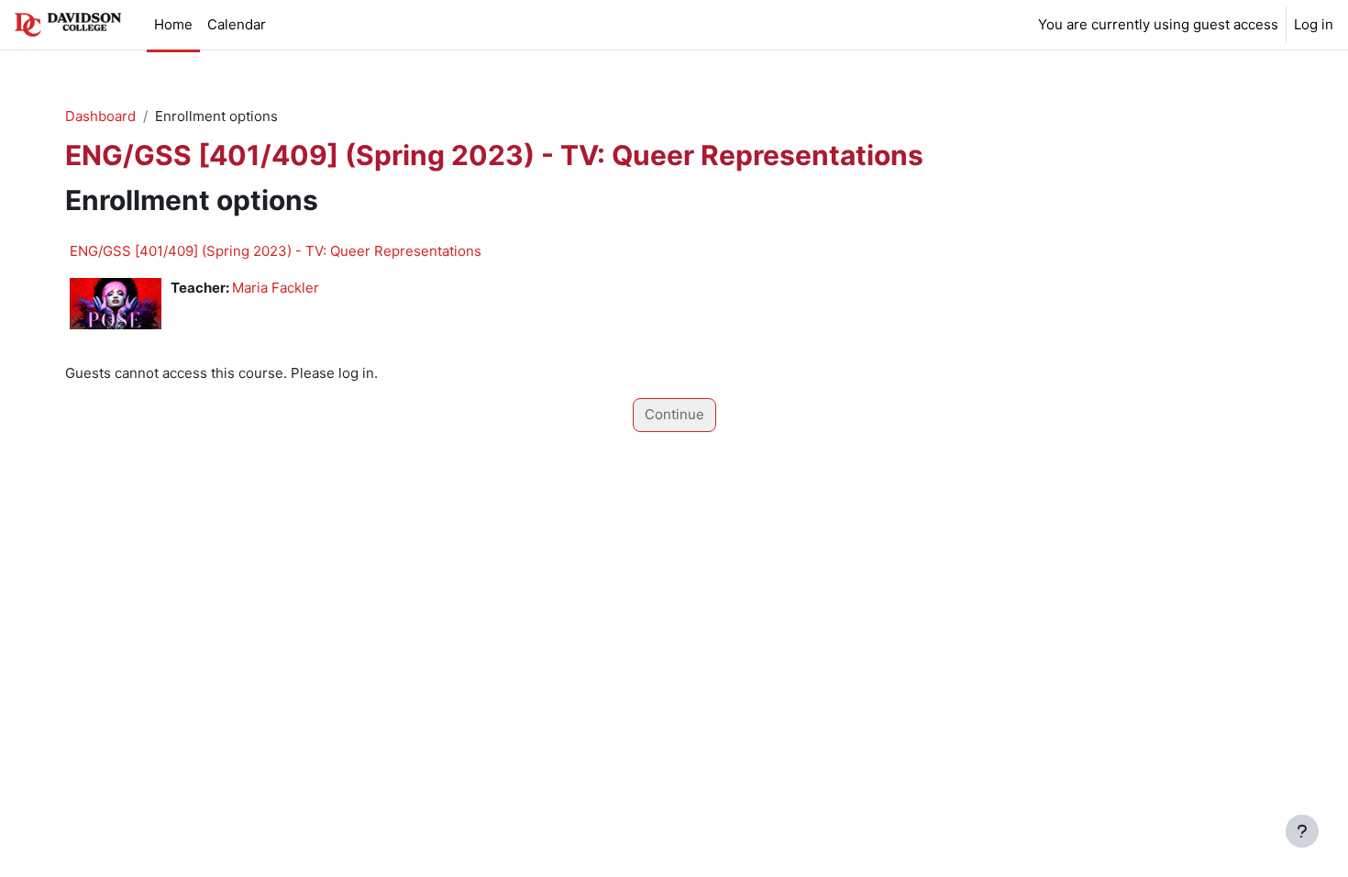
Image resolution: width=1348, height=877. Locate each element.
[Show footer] (1302, 831)
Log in (1313, 24)
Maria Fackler (275, 287)
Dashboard (100, 116)
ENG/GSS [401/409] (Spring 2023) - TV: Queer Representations (275, 251)
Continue (674, 414)
